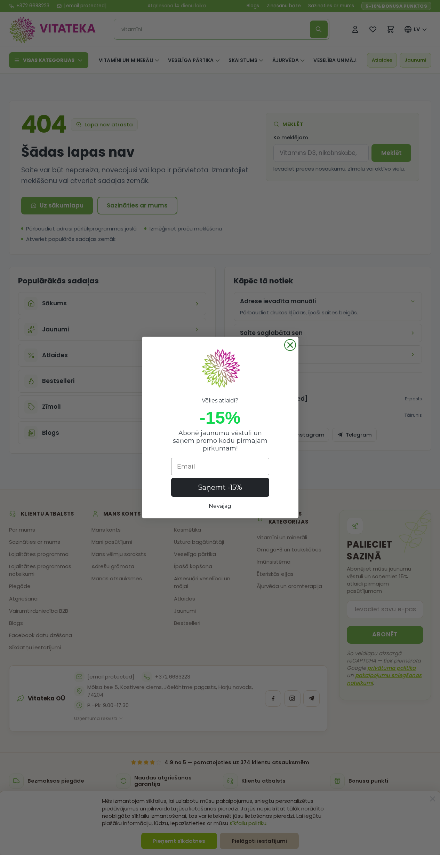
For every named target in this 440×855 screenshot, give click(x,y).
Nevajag (220, 506)
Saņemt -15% (220, 487)
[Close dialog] (290, 345)
